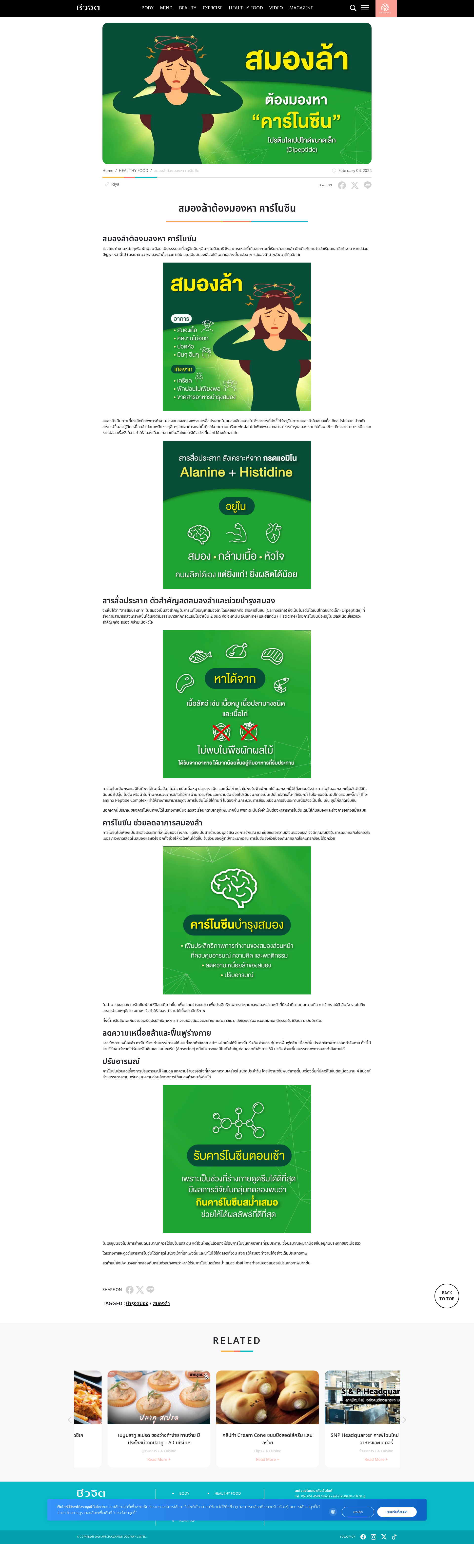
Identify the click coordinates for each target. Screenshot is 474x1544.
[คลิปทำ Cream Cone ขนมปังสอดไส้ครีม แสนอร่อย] (237, 1419)
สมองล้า (161, 1303)
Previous (69, 1420)
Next (404, 1420)
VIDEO (276, 8)
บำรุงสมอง (137, 1303)
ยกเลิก (358, 1512)
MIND (166, 8)
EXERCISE (212, 8)
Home (107, 171)
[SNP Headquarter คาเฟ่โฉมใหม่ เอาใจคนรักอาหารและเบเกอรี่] (345, 1419)
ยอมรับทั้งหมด (397, 1512)
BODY (147, 8)
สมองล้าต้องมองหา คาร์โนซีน (176, 171)
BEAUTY (187, 8)
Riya (115, 184)
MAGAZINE (301, 8)
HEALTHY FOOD (246, 8)
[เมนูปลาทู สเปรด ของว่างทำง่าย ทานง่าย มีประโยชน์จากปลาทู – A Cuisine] (128, 1419)
